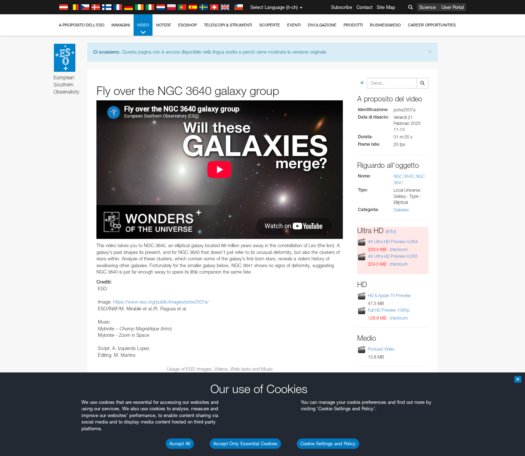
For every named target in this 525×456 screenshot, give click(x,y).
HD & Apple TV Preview (389, 295)
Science (427, 7)
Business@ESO (385, 24)
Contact (364, 7)
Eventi (294, 24)
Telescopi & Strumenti (228, 24)
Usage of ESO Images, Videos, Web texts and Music (220, 369)
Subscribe (341, 7)
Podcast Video (381, 349)
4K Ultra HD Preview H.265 (393, 256)
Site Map (386, 7)
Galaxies (401, 209)
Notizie (163, 24)
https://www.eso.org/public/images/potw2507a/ (161, 302)
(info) (391, 231)
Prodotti (353, 24)
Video (143, 24)
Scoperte (269, 24)
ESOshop (187, 24)
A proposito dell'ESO (81, 24)
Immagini (120, 24)
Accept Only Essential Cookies (245, 443)
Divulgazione (322, 24)
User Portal (452, 7)
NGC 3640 (404, 176)
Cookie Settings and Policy (328, 443)
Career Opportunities (432, 24)
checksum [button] (398, 249)
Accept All (179, 443)
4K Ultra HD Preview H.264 (393, 241)
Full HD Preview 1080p (389, 310)
